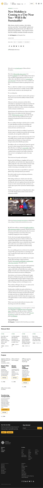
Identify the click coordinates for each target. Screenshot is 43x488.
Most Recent (14, 3)
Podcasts (18, 3)
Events (23, 464)
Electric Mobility (14, 366)
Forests (29, 456)
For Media (23, 467)
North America (24, 456)
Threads (27, 481)
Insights (2, 451)
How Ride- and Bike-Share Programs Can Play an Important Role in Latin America (5, 339)
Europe (23, 453)
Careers (23, 470)
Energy (29, 453)
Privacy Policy (24, 473)
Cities (14, 42)
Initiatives (3, 450)
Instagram (24, 481)
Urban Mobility (27, 42)
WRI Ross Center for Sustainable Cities (20, 310)
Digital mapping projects (17, 115)
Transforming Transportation (14, 308)
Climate (29, 452)
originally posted (18, 68)
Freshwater (30, 457)
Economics (37, 451)
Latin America (24, 455)
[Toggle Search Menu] (36, 4)
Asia (22, 452)
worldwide (14, 76)
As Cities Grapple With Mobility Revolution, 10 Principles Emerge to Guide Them (16, 339)
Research (3, 447)
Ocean (29, 459)
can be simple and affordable (19, 261)
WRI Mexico (3, 473)
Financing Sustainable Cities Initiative (20, 220)
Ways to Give (10, 432)
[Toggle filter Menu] (39, 4)
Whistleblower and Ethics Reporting (28, 475)
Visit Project (4, 377)
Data (2, 448)
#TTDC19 (14, 316)
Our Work (23, 447)
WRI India (2, 470)
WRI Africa (3, 464)
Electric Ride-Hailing (5, 366)
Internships (23, 471)
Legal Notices (24, 474)
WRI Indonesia (3, 471)
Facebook (22, 481)
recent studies (26, 148)
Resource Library (24, 466)
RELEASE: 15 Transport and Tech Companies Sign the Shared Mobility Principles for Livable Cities (26, 339)
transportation (20, 42)
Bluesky (29, 481)
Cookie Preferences (25, 477)
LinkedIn (25, 481)
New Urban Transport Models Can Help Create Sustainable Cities (36, 338)
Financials (23, 469)
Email (24, 428)
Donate (31, 3)
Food (29, 455)
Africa (22, 451)
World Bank (13, 310)
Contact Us (23, 463)
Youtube (33, 481)
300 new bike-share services (19, 74)
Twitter (31, 481)
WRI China (3, 467)
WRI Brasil (3, 466)
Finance (36, 453)
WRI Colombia (3, 469)
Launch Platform (27, 379)
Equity (36, 452)
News (23, 3)
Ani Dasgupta (13, 35)
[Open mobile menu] (41, 3)
